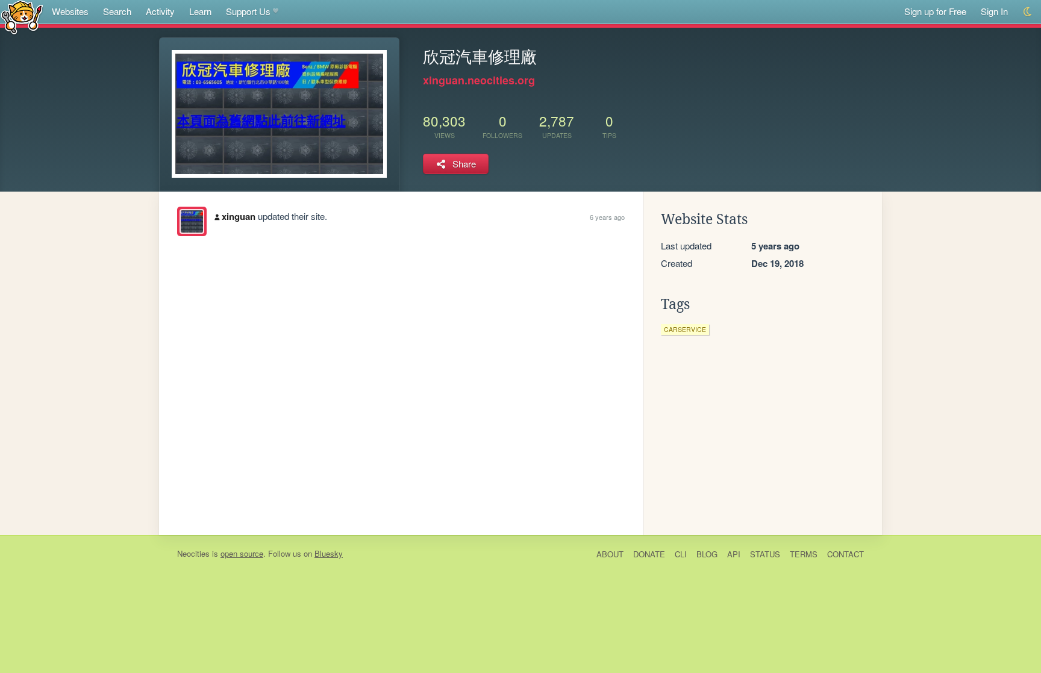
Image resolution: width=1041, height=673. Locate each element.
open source (241, 553)
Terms (803, 554)
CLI (681, 554)
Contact (845, 554)
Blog (706, 554)
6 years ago (607, 217)
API (733, 554)
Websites (70, 11)
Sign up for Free (935, 11)
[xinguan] (192, 221)
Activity (160, 11)
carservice (685, 329)
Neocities (193, 553)
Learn (200, 11)
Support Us (248, 11)
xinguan (238, 216)
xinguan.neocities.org (479, 80)
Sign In (994, 11)
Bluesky (328, 553)
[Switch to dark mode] (1028, 11)
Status (765, 554)
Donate (649, 554)
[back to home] (22, 16)
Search (117, 11)
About (610, 554)
